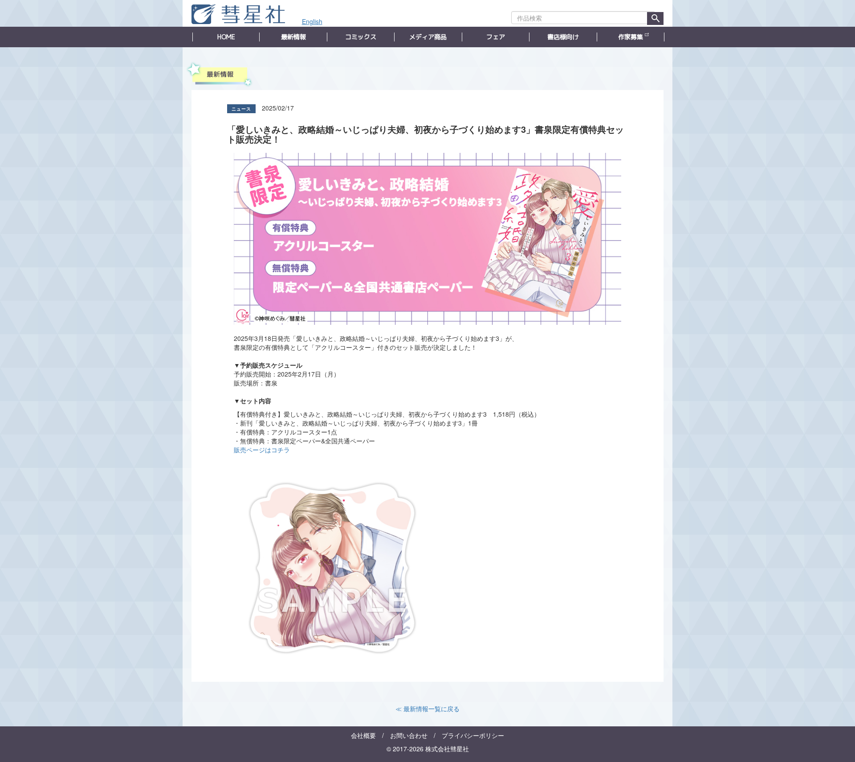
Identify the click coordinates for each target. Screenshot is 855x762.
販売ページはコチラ (262, 449)
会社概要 (363, 735)
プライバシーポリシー (473, 735)
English (312, 21)
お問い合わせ (409, 735)
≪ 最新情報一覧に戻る (427, 708)
